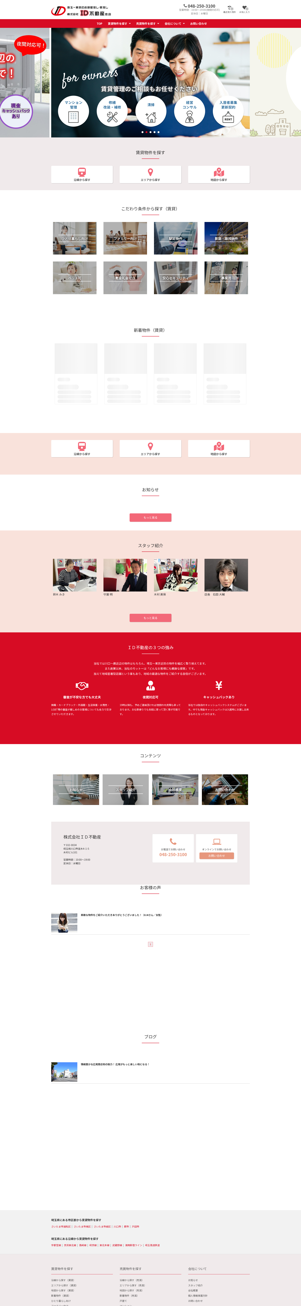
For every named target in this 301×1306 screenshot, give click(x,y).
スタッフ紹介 (195, 1285)
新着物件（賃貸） (61, 1295)
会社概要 (193, 1290)
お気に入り (244, 10)
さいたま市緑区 (102, 1226)
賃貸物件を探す (117, 23)
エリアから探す (150, 180)
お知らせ (193, 1280)
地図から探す (219, 180)
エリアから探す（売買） (133, 1285)
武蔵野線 (117, 1245)
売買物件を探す (146, 23)
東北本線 (104, 1245)
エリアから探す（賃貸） (64, 1285)
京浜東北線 (70, 1245)
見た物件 (229, 10)
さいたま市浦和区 (61, 1226)
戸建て (123, 1301)
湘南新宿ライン (133, 1245)
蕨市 (126, 1226)
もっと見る (150, 517)
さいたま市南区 (82, 1226)
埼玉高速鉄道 (152, 1245)
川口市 (117, 1226)
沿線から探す (82, 180)
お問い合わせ (198, 23)
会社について (173, 23)
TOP (99, 23)
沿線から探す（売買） (132, 1280)
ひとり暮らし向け (61, 1301)
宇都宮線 (56, 1245)
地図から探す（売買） (132, 1290)
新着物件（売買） (129, 1295)
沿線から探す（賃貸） (63, 1280)
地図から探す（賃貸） (63, 1290)
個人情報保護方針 (198, 1295)
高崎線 (82, 1245)
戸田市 (135, 1226)
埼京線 (93, 1245)
